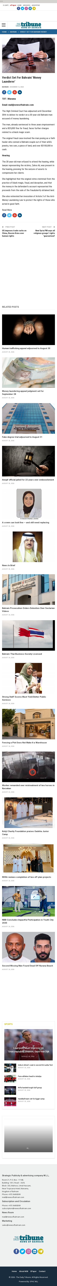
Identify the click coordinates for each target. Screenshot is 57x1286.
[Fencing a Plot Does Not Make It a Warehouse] (28, 724)
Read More (7, 210)
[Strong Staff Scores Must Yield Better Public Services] (28, 678)
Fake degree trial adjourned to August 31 (22, 437)
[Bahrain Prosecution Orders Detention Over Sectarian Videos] (28, 589)
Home (19, 5)
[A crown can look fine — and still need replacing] (28, 504)
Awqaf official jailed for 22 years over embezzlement (28, 480)
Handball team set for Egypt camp (31, 1099)
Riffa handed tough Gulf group (30, 1088)
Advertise (36, 5)
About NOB (23, 1271)
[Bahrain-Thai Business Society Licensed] (28, 635)
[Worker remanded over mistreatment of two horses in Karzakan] (28, 767)
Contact (42, 1271)
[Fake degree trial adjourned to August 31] (28, 418)
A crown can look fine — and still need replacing (25, 522)
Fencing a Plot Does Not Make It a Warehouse (24, 742)
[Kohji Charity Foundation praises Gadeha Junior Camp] (28, 812)
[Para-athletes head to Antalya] (10, 1079)
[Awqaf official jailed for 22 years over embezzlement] (28, 461)
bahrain (5, 87)
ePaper (13, 5)
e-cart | (6, 5)
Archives (26, 5)
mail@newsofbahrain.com (21, 104)
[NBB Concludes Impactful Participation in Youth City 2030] (28, 901)
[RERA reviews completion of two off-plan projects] (28, 858)
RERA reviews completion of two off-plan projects (26, 877)
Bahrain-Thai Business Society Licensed (22, 654)
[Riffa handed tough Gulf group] (10, 1090)
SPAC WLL (34, 1281)
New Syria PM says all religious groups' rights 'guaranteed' (44, 233)
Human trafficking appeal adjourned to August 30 (26, 348)
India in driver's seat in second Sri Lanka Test (35, 1065)
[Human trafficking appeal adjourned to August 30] (28, 329)
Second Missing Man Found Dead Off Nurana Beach (27, 966)
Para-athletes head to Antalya (29, 1076)
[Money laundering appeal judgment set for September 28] (28, 372)
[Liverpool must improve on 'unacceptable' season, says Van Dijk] (28, 1045)
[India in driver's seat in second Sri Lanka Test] (10, 1068)
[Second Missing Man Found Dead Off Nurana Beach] (28, 947)
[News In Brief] (28, 547)
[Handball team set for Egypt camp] (10, 1101)
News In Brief (8, 565)
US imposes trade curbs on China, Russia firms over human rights (14, 233)
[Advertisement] (28, 268)
